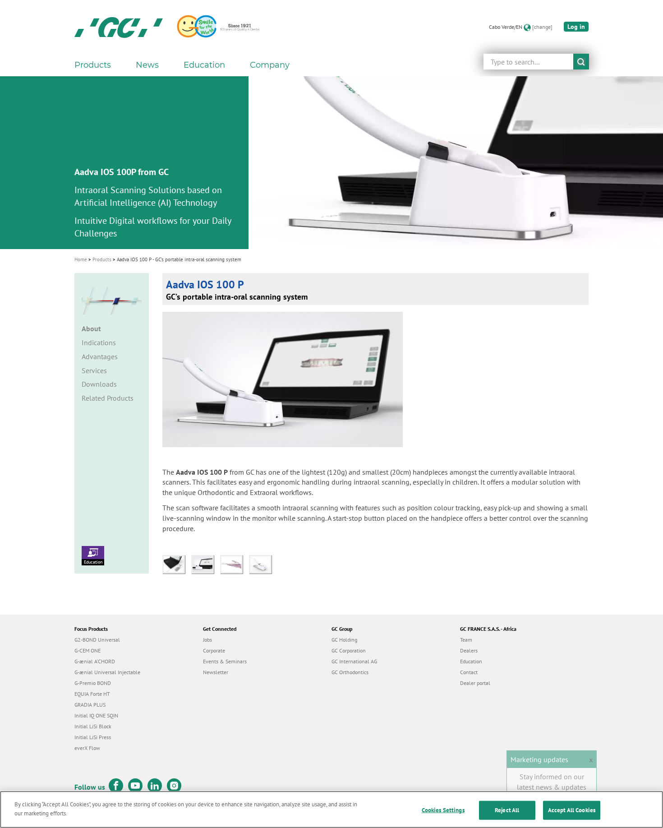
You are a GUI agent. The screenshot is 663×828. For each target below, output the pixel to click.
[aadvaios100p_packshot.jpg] (205, 563)
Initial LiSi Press (92, 737)
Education (93, 562)
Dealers (469, 650)
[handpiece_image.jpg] (234, 563)
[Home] (119, 27)
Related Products (108, 397)
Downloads (99, 384)
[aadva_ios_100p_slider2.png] (176, 563)
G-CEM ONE (87, 650)
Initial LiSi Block (92, 726)
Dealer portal (475, 683)
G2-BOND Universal (97, 639)
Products (101, 259)
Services (94, 370)
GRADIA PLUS (90, 704)
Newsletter (215, 672)
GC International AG (354, 661)
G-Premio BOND (92, 683)
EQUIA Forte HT (92, 693)
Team (466, 639)
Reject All (507, 810)
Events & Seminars (225, 661)
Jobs (207, 639)
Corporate (214, 650)
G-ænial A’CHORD (94, 661)
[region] (331, 809)
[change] (542, 26)
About (91, 328)
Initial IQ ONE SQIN (96, 715)
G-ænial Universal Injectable (107, 672)
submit (581, 61)
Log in (576, 27)
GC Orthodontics (350, 672)
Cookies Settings (443, 810)
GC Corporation (349, 650)
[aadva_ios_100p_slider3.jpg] (262, 563)
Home (80, 259)
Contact (469, 672)
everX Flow (87, 748)
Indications (99, 342)
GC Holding (344, 639)
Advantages (100, 356)
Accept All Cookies (571, 810)
